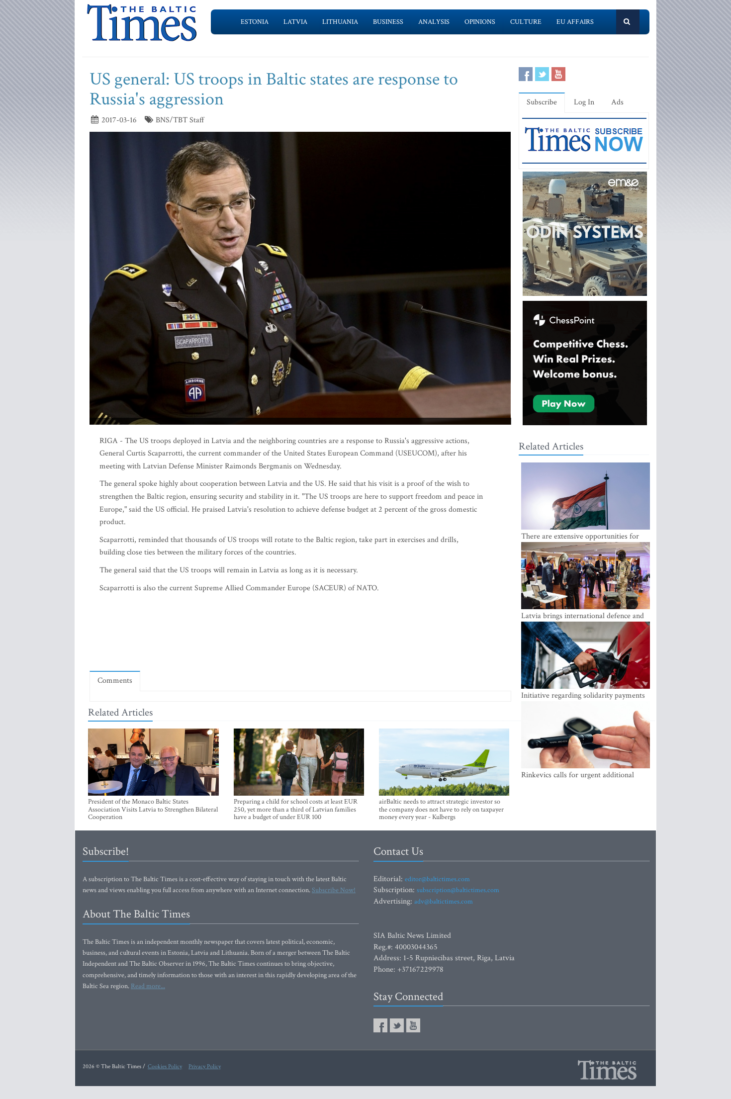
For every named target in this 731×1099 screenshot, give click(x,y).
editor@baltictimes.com (437, 879)
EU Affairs (575, 21)
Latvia (295, 21)
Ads (617, 102)
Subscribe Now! (334, 890)
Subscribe (542, 102)
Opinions (479, 21)
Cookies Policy (165, 1066)
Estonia (255, 21)
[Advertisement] (300, 634)
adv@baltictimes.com (443, 901)
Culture (526, 21)
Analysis (434, 21)
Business (388, 21)
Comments (114, 680)
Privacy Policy (204, 1066)
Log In (584, 102)
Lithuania (340, 21)
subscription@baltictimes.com (458, 890)
